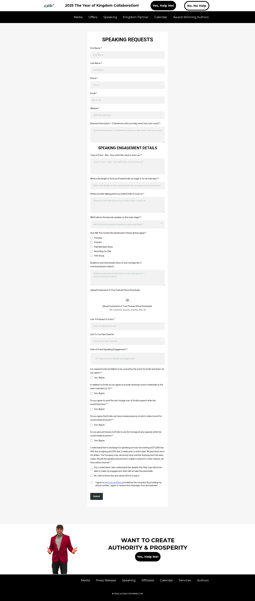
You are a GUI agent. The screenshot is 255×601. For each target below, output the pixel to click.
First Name (96, 48)
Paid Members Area (103, 247)
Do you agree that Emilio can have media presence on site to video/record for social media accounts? (126, 418)
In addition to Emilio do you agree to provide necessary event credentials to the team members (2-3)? (126, 387)
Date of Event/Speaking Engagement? (109, 349)
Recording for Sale (102, 251)
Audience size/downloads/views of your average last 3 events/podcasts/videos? (115, 265)
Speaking (110, 17)
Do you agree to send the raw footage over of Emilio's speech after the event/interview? (123, 402)
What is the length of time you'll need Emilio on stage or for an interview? (124, 178)
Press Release (106, 580)
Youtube (98, 238)
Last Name (96, 63)
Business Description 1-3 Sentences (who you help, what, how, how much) (125, 123)
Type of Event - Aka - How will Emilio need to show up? (116, 155)
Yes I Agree (99, 377)
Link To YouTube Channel (102, 334)
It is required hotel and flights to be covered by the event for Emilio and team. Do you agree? (127, 371)
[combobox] (127, 224)
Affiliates (148, 580)
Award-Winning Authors (191, 17)
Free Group (99, 256)
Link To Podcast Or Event (102, 319)
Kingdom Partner (136, 17)
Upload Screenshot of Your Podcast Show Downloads (115, 290)
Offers (93, 17)
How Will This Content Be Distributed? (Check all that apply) (118, 233)
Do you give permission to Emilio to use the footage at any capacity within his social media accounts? (125, 434)
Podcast (98, 242)
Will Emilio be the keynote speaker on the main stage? (116, 217)
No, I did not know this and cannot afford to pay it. (117, 475)
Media (78, 17)
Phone (94, 78)
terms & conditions (113, 482)
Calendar (161, 17)
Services (185, 580)
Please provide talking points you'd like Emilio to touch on (117, 194)
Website (94, 108)
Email (93, 93)
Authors (203, 580)
